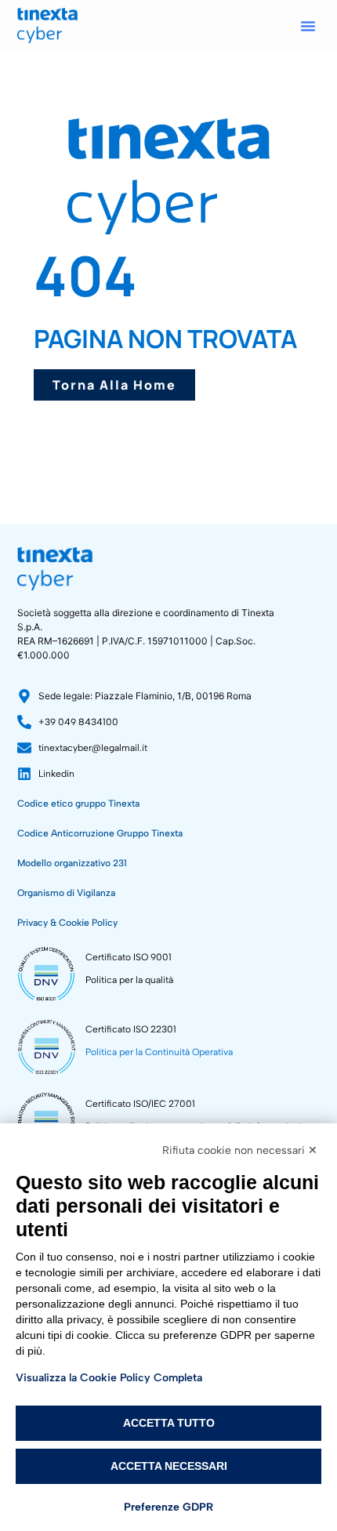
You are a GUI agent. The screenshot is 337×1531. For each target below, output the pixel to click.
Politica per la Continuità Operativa (159, 1052)
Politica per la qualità (129, 979)
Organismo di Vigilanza (66, 892)
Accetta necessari (169, 1466)
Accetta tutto (169, 1423)
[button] (308, 26)
